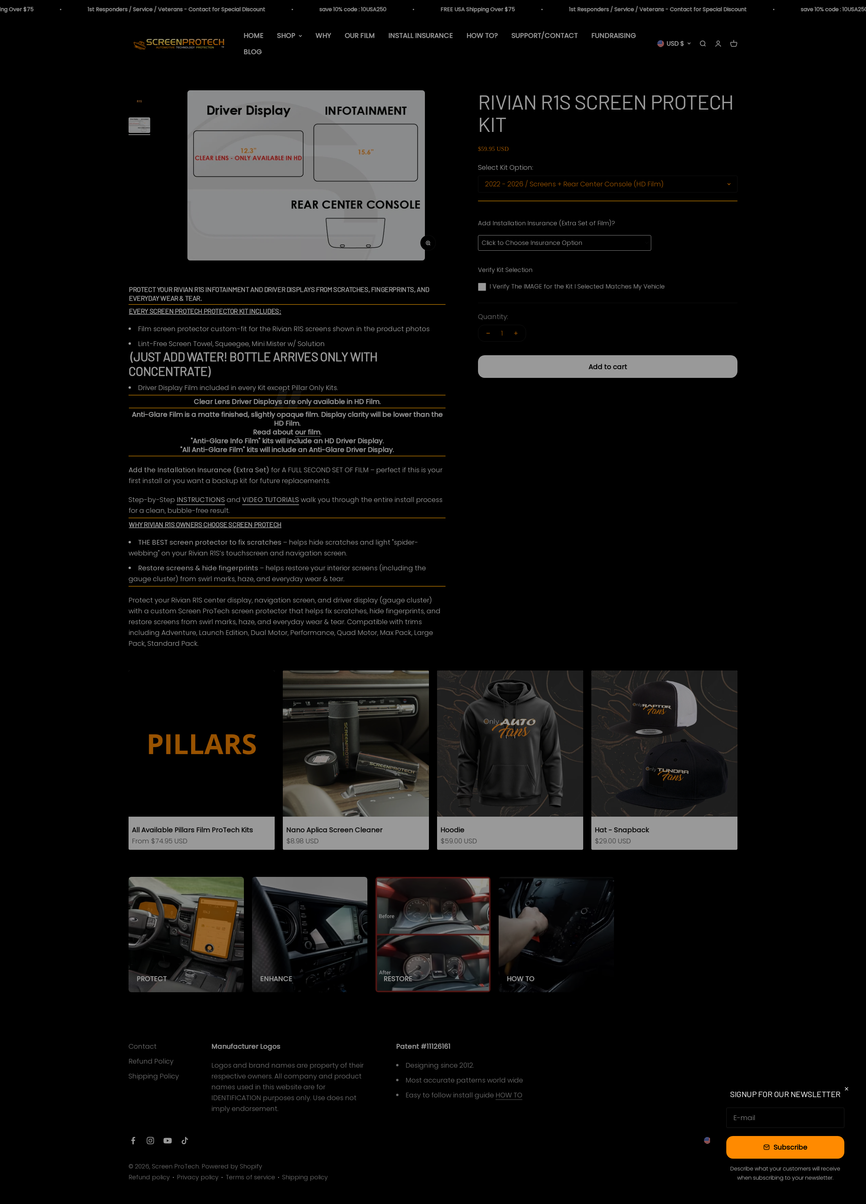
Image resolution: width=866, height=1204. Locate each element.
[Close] (846, 1089)
